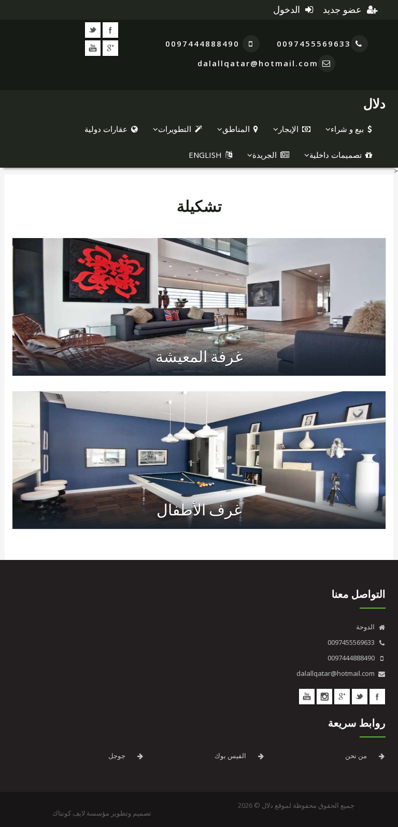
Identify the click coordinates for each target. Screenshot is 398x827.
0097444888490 (204, 43)
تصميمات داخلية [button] (335, 155)
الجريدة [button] (264, 155)
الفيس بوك (230, 755)
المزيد (176, 338)
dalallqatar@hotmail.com (257, 63)
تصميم (142, 813)
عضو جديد (343, 10)
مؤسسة (98, 813)
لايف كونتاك (68, 813)
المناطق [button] (236, 129)
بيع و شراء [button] (347, 129)
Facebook (110, 30)
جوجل (116, 755)
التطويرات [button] (174, 129)
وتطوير (121, 813)
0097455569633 (314, 43)
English (205, 155)
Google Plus (110, 48)
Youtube (93, 48)
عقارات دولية (105, 129)
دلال (374, 103)
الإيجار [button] (288, 129)
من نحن (356, 755)
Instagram (324, 696)
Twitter (93, 30)
